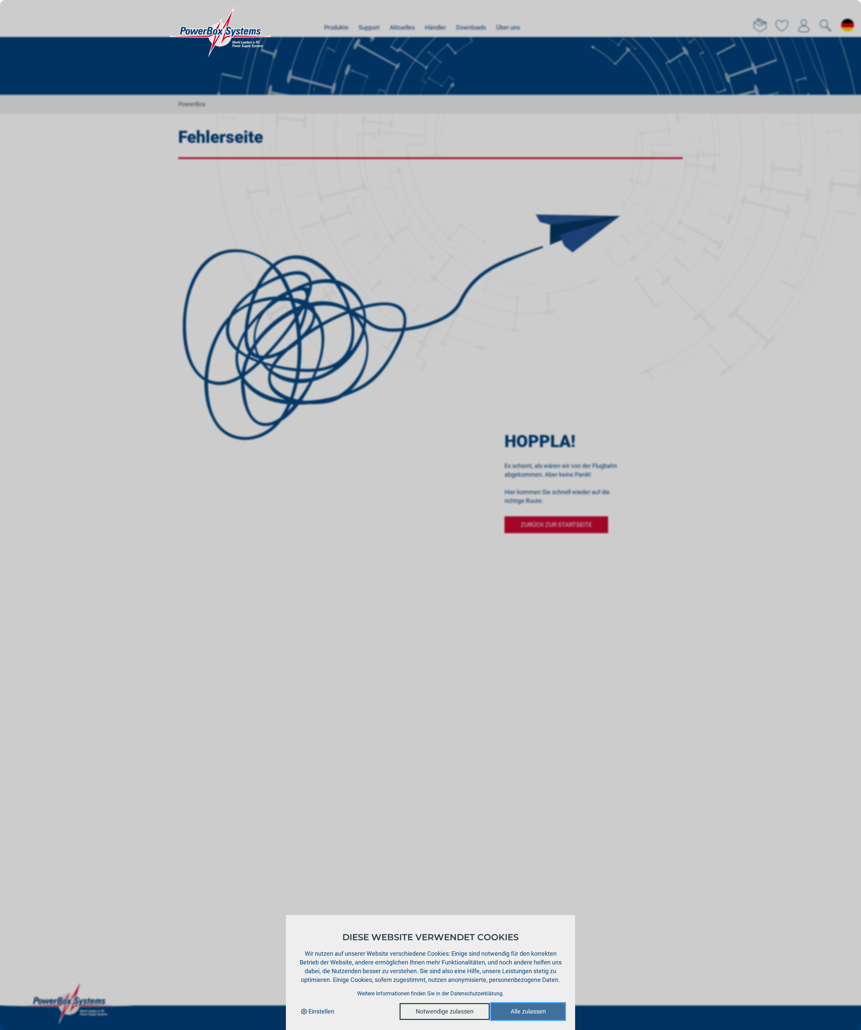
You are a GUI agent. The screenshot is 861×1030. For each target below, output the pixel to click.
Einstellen (320, 1011)
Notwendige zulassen (445, 1011)
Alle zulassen (528, 1011)
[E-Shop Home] (220, 18)
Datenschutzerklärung (476, 993)
